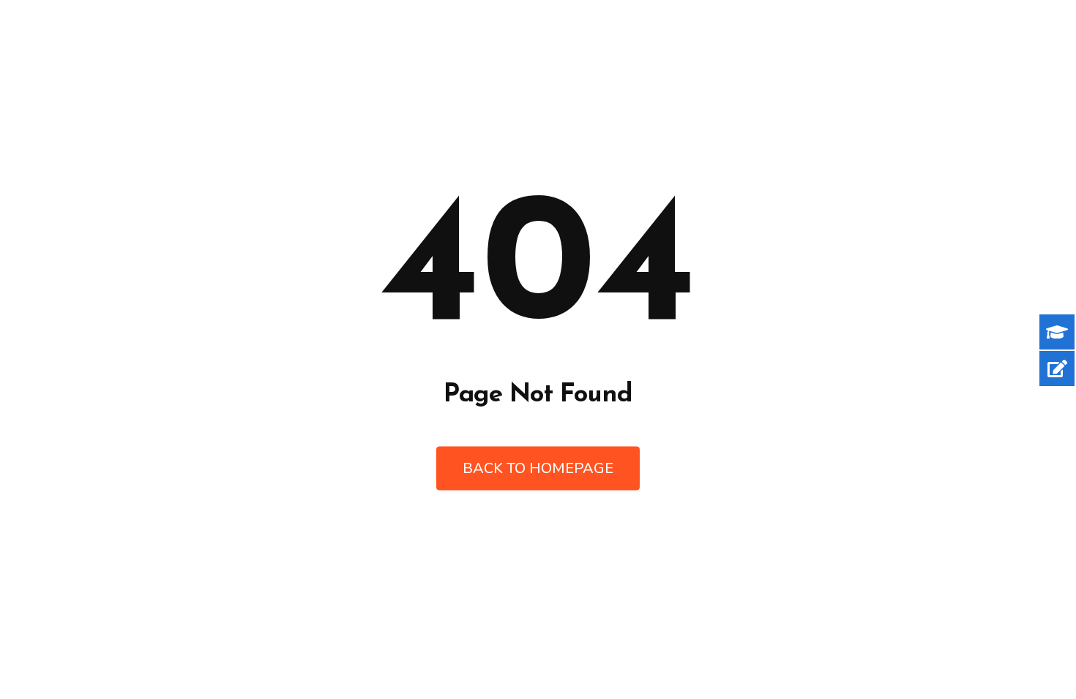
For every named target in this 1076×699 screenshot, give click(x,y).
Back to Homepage (538, 468)
